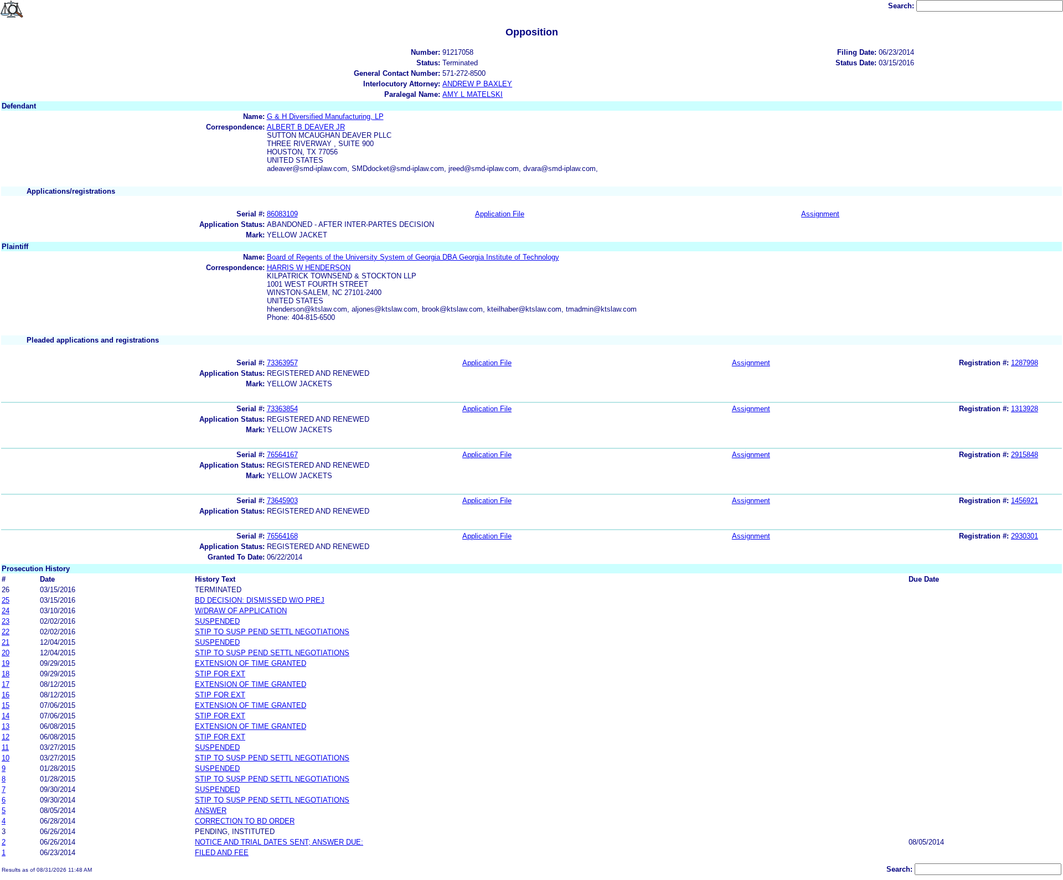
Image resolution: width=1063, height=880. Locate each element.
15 (5, 705)
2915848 (1024, 455)
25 (5, 600)
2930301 (1024, 536)
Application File (499, 214)
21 (5, 642)
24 (5, 611)
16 (5, 695)
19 (5, 663)
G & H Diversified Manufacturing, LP (325, 116)
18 (5, 674)
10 (5, 758)
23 (5, 621)
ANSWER (210, 810)
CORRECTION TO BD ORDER (245, 821)
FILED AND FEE (222, 852)
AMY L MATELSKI (472, 94)
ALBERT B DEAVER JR (306, 127)
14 (5, 716)
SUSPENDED (217, 621)
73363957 (282, 363)
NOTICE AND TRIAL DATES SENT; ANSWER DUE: (279, 842)
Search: (902, 6)
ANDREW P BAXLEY (477, 84)
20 (5, 653)
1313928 (1024, 409)
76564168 (282, 536)
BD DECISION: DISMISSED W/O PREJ (259, 600)
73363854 (282, 409)
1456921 (1024, 500)
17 (5, 684)
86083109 (282, 214)
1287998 (1024, 363)
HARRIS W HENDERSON (308, 267)
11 (5, 747)
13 (5, 726)
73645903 (282, 500)
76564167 (282, 455)
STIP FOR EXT (220, 674)
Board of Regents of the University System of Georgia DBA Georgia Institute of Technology (413, 257)
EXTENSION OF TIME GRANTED (250, 663)
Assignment (820, 214)
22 (5, 632)
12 (5, 737)
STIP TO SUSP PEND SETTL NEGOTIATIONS (272, 632)
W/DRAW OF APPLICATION (241, 611)
